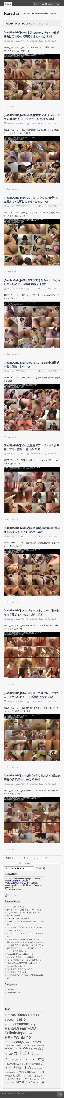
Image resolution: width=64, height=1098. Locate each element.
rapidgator (28, 879)
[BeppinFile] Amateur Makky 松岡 (20, 954)
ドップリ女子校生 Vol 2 (16, 972)
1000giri (10, 1019)
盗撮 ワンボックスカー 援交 (20, 1079)
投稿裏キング (13, 1072)
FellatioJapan (16, 1033)
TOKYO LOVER (13, 1048)
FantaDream (16, 1028)
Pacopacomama (35, 1045)
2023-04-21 (20, 454)
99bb (36, 1015)
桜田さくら (21, 1075)
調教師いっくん (26, 1082)
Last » (45, 858)
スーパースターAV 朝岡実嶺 (18, 919)
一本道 (39, 1059)
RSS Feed (26, 863)
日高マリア (34, 1072)
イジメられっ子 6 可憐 (16, 907)
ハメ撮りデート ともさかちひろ (19, 969)
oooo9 (37, 1042)
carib (21, 1019)
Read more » (12, 107)
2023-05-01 (20, 41)
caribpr (33, 1024)
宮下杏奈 (35, 1068)
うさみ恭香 (33, 1049)
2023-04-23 (20, 371)
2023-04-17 (20, 619)
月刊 (42, 1072)
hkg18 (25, 1037)
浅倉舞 (30, 1076)
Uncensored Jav (36, 41)
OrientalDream (10, 1045)
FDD (32, 1028)
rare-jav (10, 41)
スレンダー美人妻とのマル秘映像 (20, 957)
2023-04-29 (20, 123)
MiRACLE (27, 1042)
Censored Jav (12, 989)
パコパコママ (27, 1059)
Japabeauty (14, 1042)
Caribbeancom (17, 1024)
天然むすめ (22, 1068)
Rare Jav (11, 13)
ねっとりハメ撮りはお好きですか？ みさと (24, 910)
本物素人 (10, 1075)
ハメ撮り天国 (14, 1060)
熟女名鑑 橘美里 (13, 916)
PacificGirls (52, 41)
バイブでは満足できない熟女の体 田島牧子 (24, 960)
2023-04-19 (20, 536)
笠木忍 (37, 1079)
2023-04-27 (20, 206)
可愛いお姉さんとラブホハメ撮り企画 (22, 1064)
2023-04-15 (20, 701)
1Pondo (10, 1015)
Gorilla (30, 1034)
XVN (25, 1048)
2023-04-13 (20, 784)
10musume (25, 1015)
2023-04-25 (20, 289)
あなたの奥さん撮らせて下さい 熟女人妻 (23, 913)
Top (60, 1094)
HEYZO (12, 1037)
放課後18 (24, 1072)
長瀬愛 (40, 1082)
